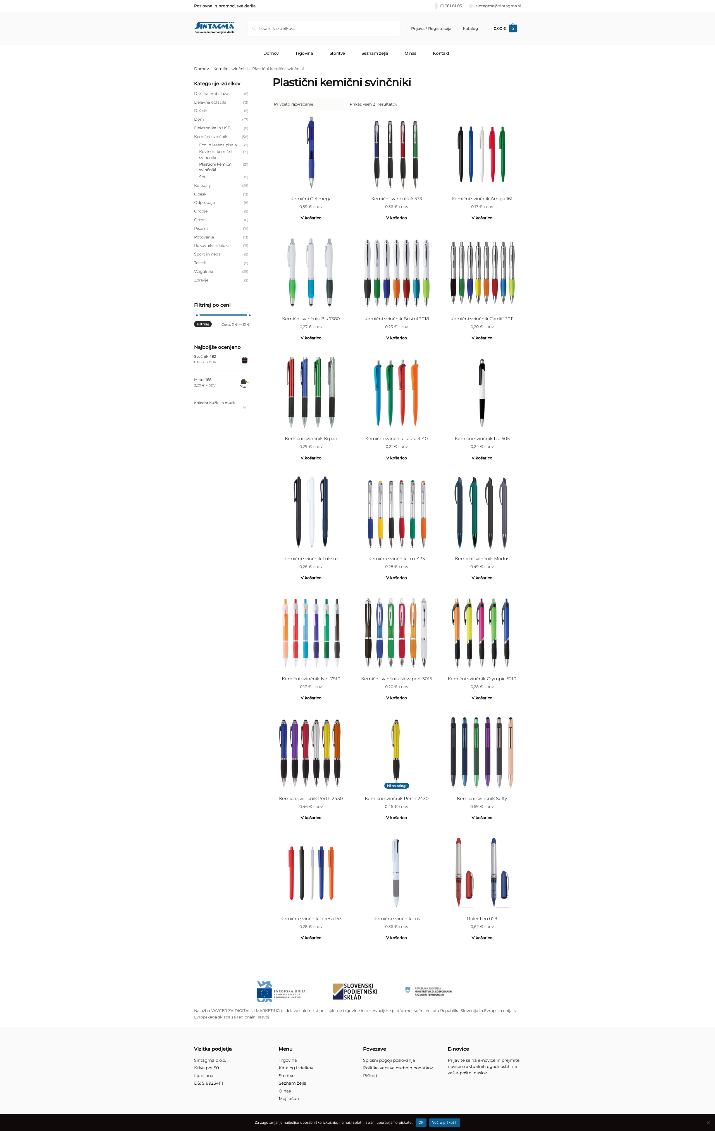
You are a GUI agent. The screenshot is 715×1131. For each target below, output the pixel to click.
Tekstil (200, 262)
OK (421, 1122)
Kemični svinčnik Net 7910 (311, 678)
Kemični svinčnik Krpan (311, 438)
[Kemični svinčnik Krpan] (311, 392)
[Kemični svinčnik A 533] (396, 152)
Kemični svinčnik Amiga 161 (482, 198)
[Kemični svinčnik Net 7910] (311, 632)
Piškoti (370, 1075)
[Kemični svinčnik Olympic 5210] (482, 632)
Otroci (200, 219)
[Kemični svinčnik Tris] (396, 872)
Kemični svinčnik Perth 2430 (311, 798)
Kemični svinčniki (230, 68)
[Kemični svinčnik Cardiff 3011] (482, 272)
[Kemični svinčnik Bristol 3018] (396, 272)
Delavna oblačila (210, 102)
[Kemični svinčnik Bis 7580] (311, 272)
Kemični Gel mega (311, 198)
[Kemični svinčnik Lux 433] (396, 512)
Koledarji (202, 185)
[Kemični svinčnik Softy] (482, 752)
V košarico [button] (311, 217)
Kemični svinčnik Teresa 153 (311, 918)
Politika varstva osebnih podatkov (398, 1067)
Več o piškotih (445, 1122)
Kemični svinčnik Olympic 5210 (482, 678)
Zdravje (201, 280)
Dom (199, 119)
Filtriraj (203, 324)
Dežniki (201, 110)
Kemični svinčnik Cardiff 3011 (482, 318)
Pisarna (201, 228)
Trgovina (288, 1060)
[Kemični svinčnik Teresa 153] (311, 872)
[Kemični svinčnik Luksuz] (311, 512)
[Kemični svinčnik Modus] (482, 512)
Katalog (470, 28)
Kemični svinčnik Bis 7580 (311, 318)
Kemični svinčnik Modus (482, 558)
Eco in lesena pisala (218, 144)
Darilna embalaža (211, 93)
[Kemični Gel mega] (311, 152)
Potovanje (204, 237)
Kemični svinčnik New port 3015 (396, 678)
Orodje (201, 211)
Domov (201, 68)
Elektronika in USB (212, 127)
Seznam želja (292, 1083)
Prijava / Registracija (431, 28)
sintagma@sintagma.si (498, 5)
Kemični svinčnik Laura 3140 (396, 438)
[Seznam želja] (341, 122)
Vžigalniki (203, 271)
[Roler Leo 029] (482, 872)
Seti (203, 176)
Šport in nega (207, 254)
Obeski (201, 194)
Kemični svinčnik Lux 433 (396, 558)
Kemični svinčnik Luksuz (311, 558)
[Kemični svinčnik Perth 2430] (311, 752)
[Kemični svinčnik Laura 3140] (396, 392)
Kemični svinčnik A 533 (396, 198)
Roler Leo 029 (482, 918)
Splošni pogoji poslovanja (389, 1060)
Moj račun (289, 1098)
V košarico (396, 217)
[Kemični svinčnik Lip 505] (482, 392)
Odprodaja (204, 202)
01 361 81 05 (451, 5)
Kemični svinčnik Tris (396, 918)
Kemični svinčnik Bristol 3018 (396, 318)
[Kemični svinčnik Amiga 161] (482, 152)
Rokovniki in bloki (211, 245)
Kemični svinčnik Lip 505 (482, 438)
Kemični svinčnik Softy (482, 798)
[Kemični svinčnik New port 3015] (396, 632)
